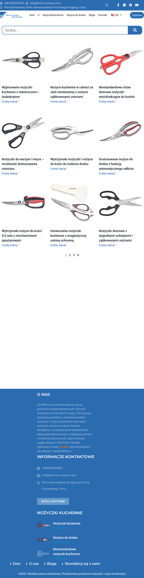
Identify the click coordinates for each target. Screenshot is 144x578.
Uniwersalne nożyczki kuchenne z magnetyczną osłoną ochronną (68, 235)
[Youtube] (136, 5)
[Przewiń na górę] (132, 573)
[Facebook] (118, 5)
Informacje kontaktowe (65, 456)
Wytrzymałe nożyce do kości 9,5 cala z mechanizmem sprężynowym (22, 235)
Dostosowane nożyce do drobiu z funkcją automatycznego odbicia (116, 163)
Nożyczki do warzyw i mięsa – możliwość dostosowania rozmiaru (23, 163)
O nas (43, 394)
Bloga (92, 15)
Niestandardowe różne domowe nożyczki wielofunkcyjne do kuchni (117, 92)
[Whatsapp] (124, 5)
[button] (105, 5)
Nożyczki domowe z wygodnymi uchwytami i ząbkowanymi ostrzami (116, 235)
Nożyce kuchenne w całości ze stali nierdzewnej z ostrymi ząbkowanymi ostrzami (71, 92)
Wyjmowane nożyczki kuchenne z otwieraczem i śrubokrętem (20, 92)
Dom (32, 15)
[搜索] (135, 30)
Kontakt (102, 15)
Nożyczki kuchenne (53, 15)
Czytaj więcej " (10, 101)
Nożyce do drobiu (76, 15)
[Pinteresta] (130, 5)
